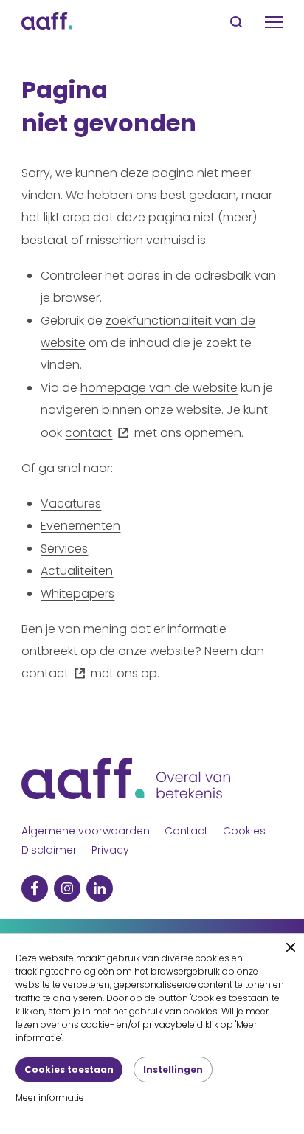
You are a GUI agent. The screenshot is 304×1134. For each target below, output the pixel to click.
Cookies (244, 830)
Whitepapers (77, 593)
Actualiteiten (77, 570)
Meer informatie (49, 1097)
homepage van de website (159, 387)
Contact (186, 830)
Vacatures (71, 503)
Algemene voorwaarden (85, 830)
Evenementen (80, 525)
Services (64, 548)
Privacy (110, 850)
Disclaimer (49, 850)
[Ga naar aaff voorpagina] (46, 21)
